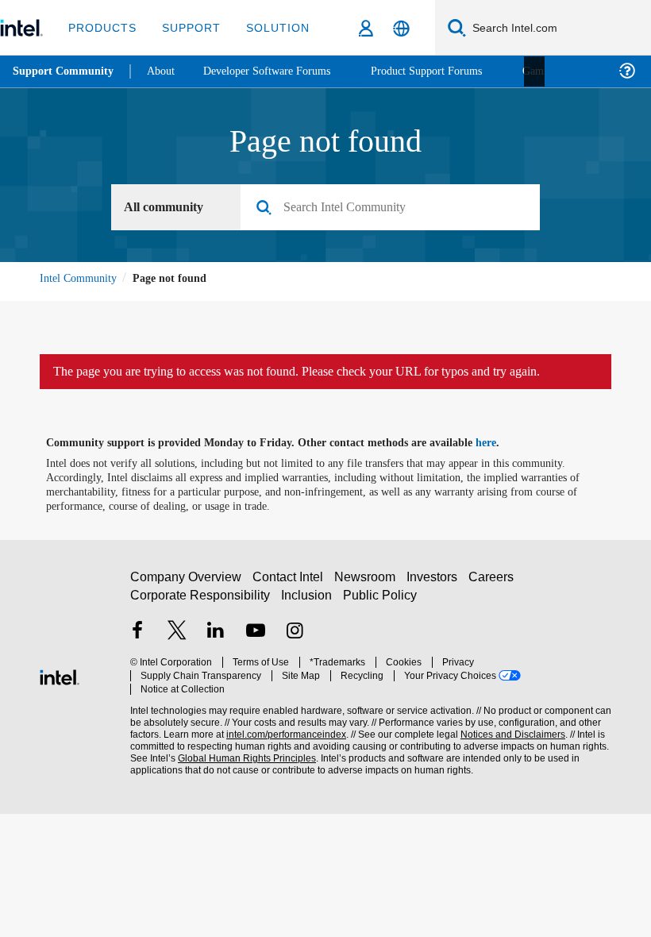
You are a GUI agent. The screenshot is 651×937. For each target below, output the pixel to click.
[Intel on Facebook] (137, 639)
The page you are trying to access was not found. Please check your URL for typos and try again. (325, 372)
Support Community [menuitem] (65, 71)
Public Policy (380, 602)
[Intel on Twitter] (177, 639)
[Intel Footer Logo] (59, 676)
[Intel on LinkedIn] (215, 639)
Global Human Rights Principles (242, 753)
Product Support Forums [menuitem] (448, 71)
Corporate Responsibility (201, 602)
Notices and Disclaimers (509, 729)
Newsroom (368, 585)
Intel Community (81, 278)
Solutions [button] (274, 27)
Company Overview (186, 585)
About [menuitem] (165, 71)
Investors (435, 585)
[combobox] (396, 208)
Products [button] (100, 27)
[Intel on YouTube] (255, 639)
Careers (494, 585)
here (499, 444)
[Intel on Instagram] (294, 639)
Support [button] (187, 27)
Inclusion (308, 602)
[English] (401, 28)
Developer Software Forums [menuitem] (279, 71)
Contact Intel (289, 585)
